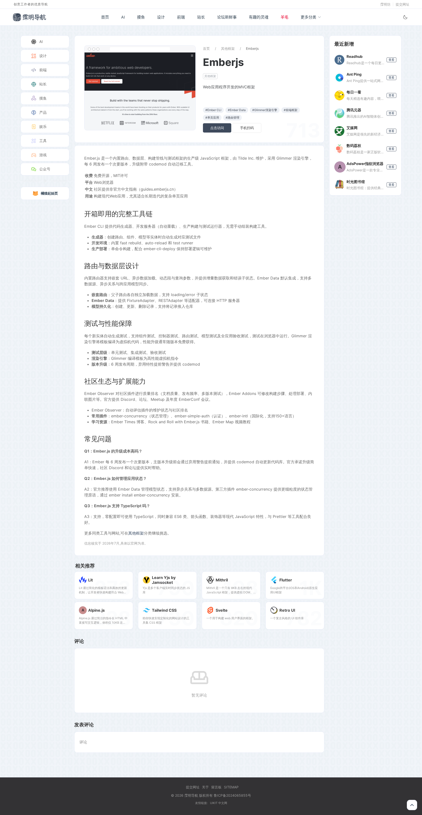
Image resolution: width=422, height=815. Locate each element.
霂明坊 (385, 4)
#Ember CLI (213, 110)
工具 (43, 140)
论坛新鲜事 (227, 17)
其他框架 (228, 48)
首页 (105, 17)
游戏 (43, 155)
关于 (205, 787)
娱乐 (43, 126)
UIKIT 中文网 (218, 803)
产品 (43, 112)
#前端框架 (290, 110)
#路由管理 (232, 117)
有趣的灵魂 (258, 17)
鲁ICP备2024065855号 (232, 795)
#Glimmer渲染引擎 (264, 110)
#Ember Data (237, 110)
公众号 (44, 169)
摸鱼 (141, 17)
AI (123, 17)
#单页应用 (212, 117)
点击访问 (217, 128)
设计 (161, 17)
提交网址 (402, 4)
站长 (201, 17)
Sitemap (231, 787)
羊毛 (284, 17)
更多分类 (308, 17)
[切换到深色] (405, 17)
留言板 (216, 787)
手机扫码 (247, 128)
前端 (181, 17)
